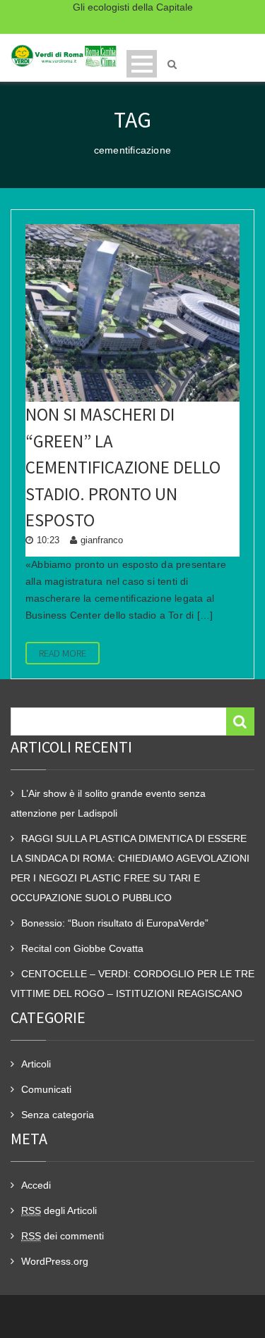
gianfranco (102, 540)
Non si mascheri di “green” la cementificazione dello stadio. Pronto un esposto (122, 467)
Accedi (36, 1185)
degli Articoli (59, 1210)
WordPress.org (54, 1261)
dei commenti (62, 1235)
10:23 (48, 540)
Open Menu (141, 64)
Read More (62, 653)
